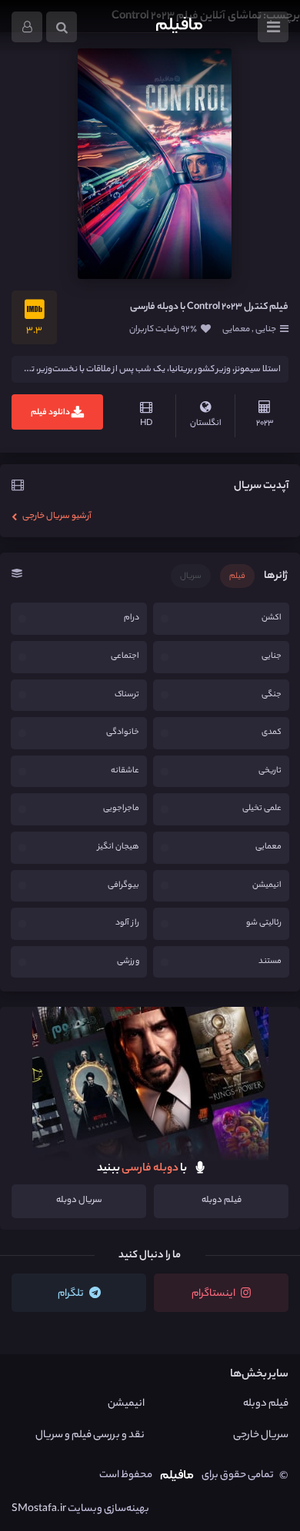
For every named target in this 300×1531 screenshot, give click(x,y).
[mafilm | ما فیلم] (179, 27)
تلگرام (71, 1294)
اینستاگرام (214, 1294)
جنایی (265, 329)
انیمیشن (126, 1404)
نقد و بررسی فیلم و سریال (90, 1435)
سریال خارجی (260, 1435)
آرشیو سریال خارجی (56, 516)
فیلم (237, 576)
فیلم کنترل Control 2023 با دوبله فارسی (209, 307)
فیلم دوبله (222, 1200)
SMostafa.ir (39, 1509)
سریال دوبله (79, 1200)
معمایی (237, 329)
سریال (191, 576)
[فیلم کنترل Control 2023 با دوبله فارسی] (155, 163)
